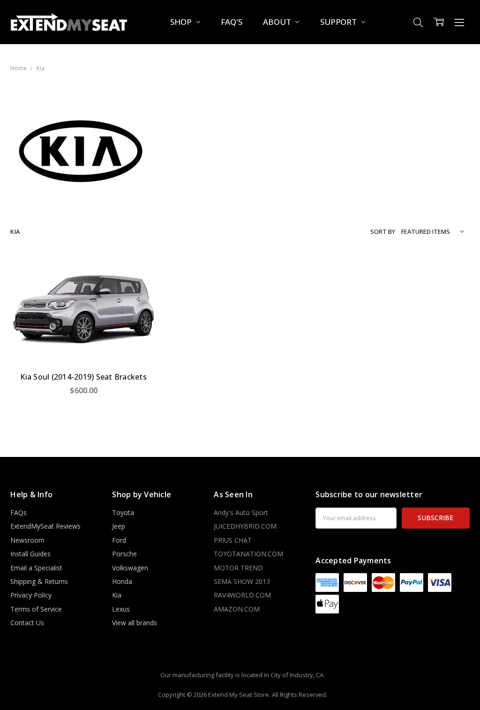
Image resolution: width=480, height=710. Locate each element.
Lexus (121, 609)
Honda (122, 581)
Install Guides (30, 553)
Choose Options (83, 344)
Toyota (123, 512)
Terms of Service (36, 609)
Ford (119, 540)
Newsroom (27, 540)
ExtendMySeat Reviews (45, 526)
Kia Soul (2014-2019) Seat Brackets (83, 377)
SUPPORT (339, 21)
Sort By (382, 231)
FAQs (18, 512)
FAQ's (231, 21)
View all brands (134, 622)
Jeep (118, 526)
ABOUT (277, 21)
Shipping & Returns (39, 581)
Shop (181, 21)
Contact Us (27, 622)
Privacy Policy (31, 594)
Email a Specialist (36, 567)
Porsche (124, 553)
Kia (116, 594)
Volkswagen (130, 567)
